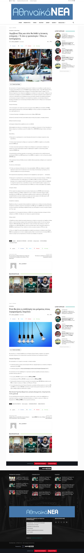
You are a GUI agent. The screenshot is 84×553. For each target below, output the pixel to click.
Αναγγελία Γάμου (52, 550)
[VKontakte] (67, 522)
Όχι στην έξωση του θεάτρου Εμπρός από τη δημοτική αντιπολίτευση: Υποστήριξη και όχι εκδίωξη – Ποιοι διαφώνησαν (19, 257)
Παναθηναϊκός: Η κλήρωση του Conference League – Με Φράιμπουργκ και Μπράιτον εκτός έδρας (30, 289)
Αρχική (10, 27)
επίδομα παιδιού (36, 240)
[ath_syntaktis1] (10, 42)
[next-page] (12, 295)
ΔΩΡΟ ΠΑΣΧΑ (30, 240)
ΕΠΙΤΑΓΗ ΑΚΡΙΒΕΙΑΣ (43, 240)
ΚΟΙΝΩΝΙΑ (14, 27)
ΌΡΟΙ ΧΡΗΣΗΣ (30, 528)
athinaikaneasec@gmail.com (36, 537)
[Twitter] (71, 1)
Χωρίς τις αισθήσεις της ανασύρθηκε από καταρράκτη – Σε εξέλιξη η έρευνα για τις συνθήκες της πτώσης (68, 66)
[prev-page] (10, 295)
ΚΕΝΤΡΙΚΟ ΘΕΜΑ (16, 287)
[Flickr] (61, 522)
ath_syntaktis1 (15, 41)
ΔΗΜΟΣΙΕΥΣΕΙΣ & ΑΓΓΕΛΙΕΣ (32, 524)
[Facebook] (68, 1)
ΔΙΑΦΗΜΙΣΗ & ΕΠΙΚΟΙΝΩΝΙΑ (33, 526)
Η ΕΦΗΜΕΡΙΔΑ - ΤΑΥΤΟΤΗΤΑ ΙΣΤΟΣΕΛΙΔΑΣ (36, 523)
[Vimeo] (72, 1)
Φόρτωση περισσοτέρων (64, 71)
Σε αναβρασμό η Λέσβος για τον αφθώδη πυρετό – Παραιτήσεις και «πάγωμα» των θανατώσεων (16, 290)
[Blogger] (56, 522)
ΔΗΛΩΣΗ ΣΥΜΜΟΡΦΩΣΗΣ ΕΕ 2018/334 (35, 530)
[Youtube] (74, 1)
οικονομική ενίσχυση (13, 242)
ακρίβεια (14, 240)
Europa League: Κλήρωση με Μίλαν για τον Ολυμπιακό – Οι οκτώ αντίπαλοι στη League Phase (68, 59)
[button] (73, 22)
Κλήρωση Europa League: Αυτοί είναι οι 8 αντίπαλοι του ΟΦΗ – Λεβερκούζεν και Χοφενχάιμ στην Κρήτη (45, 289)
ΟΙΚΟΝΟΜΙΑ (16, 30)
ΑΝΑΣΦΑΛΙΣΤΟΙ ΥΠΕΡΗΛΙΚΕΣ (21, 240)
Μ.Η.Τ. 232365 (30, 532)
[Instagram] (70, 1)
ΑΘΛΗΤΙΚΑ (30, 286)
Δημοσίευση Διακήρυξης (40, 550)
